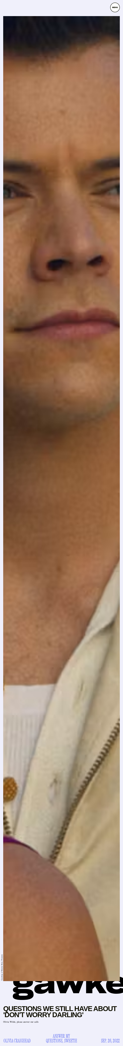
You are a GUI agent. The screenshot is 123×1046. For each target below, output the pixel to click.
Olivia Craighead (17, 1041)
